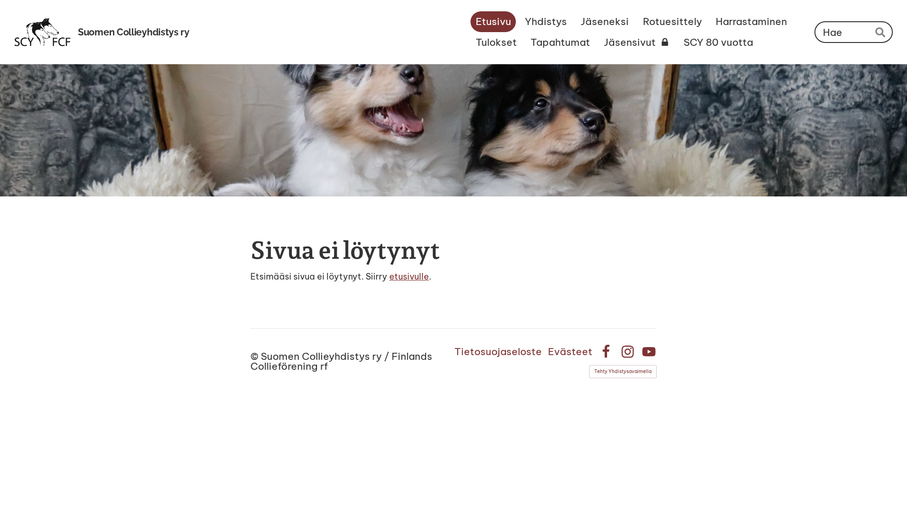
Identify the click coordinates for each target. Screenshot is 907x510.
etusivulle (409, 276)
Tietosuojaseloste (498, 352)
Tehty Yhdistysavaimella (622, 371)
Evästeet (570, 352)
